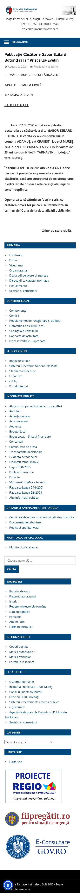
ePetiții (13, 381)
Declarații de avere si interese (28, 275)
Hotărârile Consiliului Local (26, 326)
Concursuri (16, 441)
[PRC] (33, 803)
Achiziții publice (19, 416)
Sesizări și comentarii (23, 291)
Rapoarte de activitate (23, 336)
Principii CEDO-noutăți (24, 697)
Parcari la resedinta (21, 662)
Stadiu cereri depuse (22, 371)
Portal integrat (18, 386)
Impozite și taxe (19, 361)
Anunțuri (15, 411)
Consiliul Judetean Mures (25, 692)
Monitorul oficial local (23, 547)
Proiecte (14, 477)
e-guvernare (17, 707)
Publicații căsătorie (21, 472)
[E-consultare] (37, 858)
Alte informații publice (23, 497)
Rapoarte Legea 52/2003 (25, 492)
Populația (15, 617)
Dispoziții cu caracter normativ (29, 280)
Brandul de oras (19, 591)
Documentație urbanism (25, 522)
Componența (17, 310)
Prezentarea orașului (22, 596)
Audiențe (15, 426)
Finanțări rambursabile (24, 462)
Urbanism (15, 376)
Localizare (15, 255)
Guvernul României (22, 682)
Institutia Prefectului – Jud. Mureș (30, 687)
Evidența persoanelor (23, 457)
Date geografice (19, 612)
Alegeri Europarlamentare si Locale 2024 (35, 406)
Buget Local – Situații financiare (30, 436)
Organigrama (18, 270)
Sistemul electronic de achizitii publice (34, 702)
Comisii (14, 315)
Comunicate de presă (23, 447)
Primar (13, 260)
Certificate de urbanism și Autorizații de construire (41, 517)
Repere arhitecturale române (27, 606)
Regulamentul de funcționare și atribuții (35, 320)
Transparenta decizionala (25, 452)
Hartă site (15, 762)
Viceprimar (16, 265)
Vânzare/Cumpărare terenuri (27, 482)
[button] (8, 885)
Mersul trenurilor (20, 657)
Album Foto (17, 622)
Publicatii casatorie (46, 66)
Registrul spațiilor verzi (24, 527)
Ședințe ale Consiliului (23, 331)
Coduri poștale (18, 646)
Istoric (13, 601)
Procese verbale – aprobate (27, 341)
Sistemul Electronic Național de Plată (33, 366)
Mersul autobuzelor (21, 652)
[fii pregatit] (37, 827)
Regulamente (18, 286)
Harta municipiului (21, 627)
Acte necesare (18, 421)
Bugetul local (17, 431)
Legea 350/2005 (20, 467)
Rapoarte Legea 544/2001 (26, 487)
